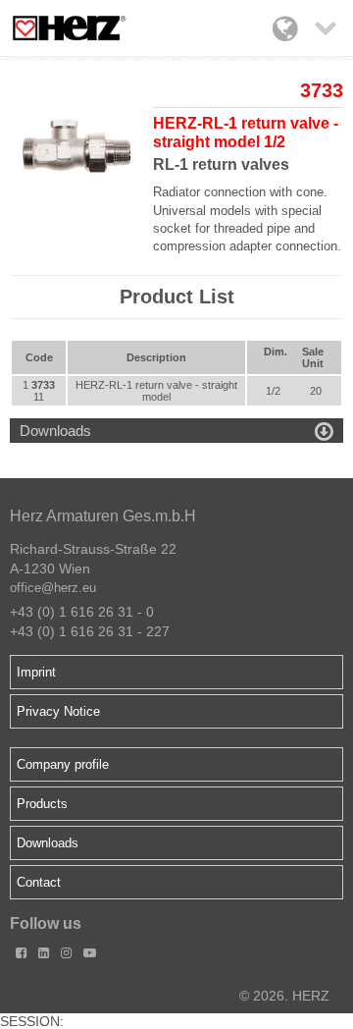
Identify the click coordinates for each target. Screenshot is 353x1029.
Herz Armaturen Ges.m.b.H (103, 516)
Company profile (63, 764)
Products (42, 803)
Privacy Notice (58, 711)
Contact (39, 882)
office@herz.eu (53, 587)
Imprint (36, 672)
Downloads (47, 843)
